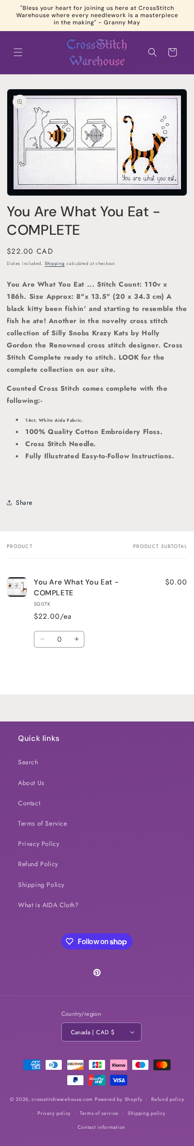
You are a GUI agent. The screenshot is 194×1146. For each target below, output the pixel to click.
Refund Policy (38, 863)
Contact (29, 803)
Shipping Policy (41, 884)
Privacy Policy (38, 843)
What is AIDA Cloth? (48, 904)
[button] (18, 52)
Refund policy (167, 1099)
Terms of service (99, 1113)
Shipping (55, 263)
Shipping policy (147, 1113)
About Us (31, 782)
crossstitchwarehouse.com (62, 1099)
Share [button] (24, 502)
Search (28, 762)
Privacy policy (54, 1113)
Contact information (101, 1127)
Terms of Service (42, 823)
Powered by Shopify (119, 1099)
